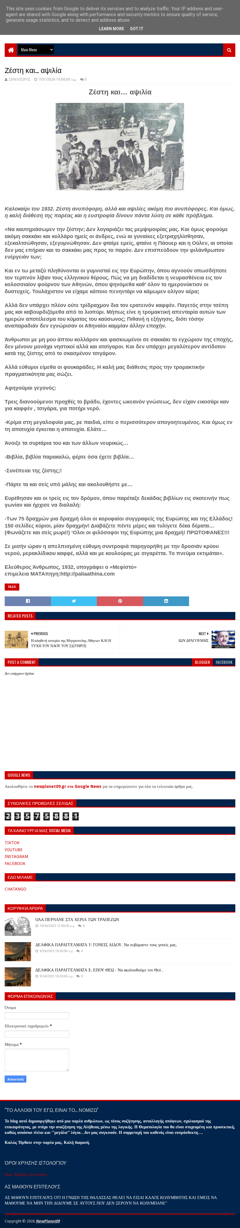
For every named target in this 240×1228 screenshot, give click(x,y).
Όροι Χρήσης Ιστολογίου (26, 1174)
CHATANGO (15, 889)
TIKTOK (12, 842)
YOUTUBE (14, 849)
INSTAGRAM (16, 856)
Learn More (111, 28)
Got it (136, 28)
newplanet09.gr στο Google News (67, 786)
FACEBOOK (15, 863)
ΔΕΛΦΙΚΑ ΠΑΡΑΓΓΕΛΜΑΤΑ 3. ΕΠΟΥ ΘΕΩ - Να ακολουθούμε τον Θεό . (99, 970)
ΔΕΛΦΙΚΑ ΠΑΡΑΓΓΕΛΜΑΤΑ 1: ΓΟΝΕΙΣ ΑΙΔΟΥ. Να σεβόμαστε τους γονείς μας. (106, 944)
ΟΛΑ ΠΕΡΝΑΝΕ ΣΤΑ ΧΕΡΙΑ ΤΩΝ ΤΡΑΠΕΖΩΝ (77, 919)
